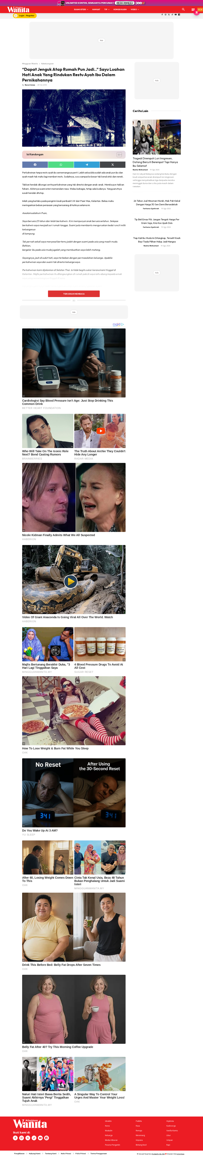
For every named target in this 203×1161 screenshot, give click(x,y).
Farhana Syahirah (151, 208)
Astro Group (180, 1154)
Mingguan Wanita (30, 63)
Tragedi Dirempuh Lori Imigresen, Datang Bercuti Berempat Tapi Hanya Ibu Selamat (155, 162)
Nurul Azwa (30, 85)
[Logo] (18, 9)
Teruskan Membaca (74, 294)
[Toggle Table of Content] (117, 154)
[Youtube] (175, 15)
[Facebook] (162, 15)
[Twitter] (169, 15)
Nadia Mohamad (140, 170)
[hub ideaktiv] (193, 8)
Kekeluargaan (47, 63)
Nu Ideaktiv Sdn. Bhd (158, 1154)
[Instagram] (165, 15)
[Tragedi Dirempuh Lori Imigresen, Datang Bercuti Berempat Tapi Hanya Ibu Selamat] (157, 137)
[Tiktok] (172, 15)
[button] (183, 9)
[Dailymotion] (179, 15)
